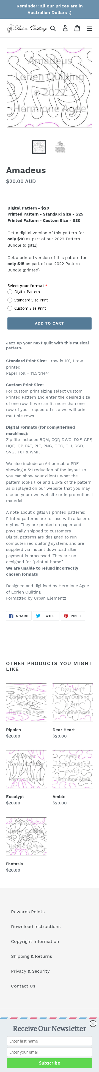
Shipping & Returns (31, 956)
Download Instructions (36, 926)
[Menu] (89, 28)
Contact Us (23, 986)
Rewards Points (28, 911)
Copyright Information (35, 941)
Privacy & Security (30, 971)
